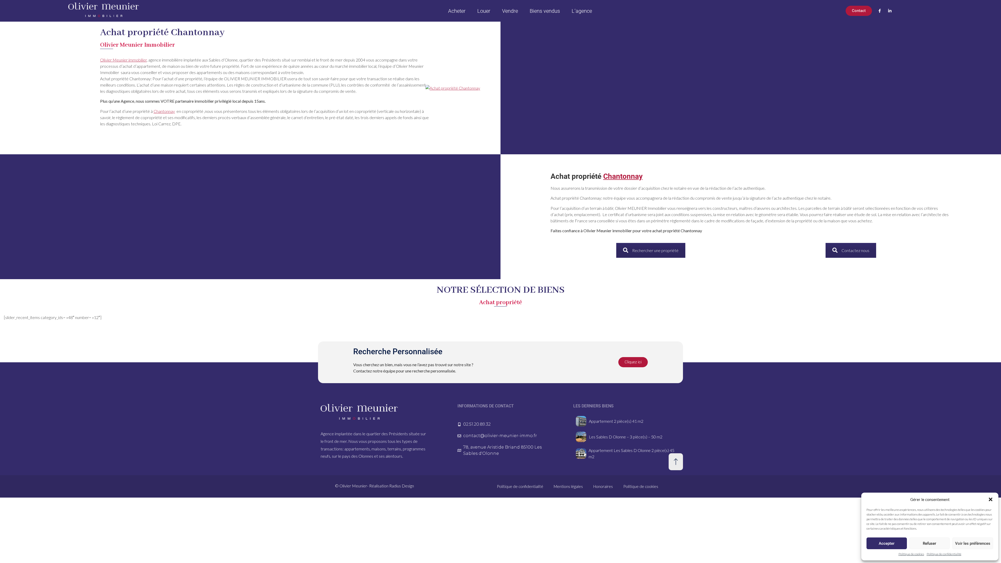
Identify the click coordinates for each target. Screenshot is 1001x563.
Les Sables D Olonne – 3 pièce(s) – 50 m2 (625, 436)
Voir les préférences (972, 543)
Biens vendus (545, 11)
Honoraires (603, 486)
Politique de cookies (911, 554)
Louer (483, 11)
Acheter (457, 11)
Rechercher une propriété (655, 250)
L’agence (582, 11)
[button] (990, 499)
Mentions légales (568, 486)
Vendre (510, 11)
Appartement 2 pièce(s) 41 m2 (616, 421)
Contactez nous (855, 250)
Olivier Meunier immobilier (123, 59)
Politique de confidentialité (944, 554)
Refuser (929, 543)
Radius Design (401, 485)
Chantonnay (164, 111)
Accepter (886, 543)
